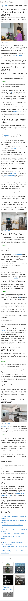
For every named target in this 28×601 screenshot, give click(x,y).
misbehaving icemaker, (9, 175)
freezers (6, 135)
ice (20, 297)
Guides (6, 5)
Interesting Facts (14, 542)
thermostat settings (17, 254)
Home (2, 5)
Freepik (6, 42)
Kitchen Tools (8, 544)
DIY (3, 542)
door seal (3, 330)
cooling (16, 278)
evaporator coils (17, 111)
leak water (13, 173)
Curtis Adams (7, 230)
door (11, 92)
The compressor (5, 426)
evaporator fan (14, 148)
